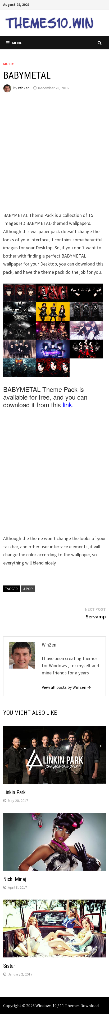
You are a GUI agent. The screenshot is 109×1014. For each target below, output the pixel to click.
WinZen (24, 87)
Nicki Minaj (14, 879)
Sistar (9, 966)
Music (8, 64)
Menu (17, 42)
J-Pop (28, 588)
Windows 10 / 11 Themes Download (67, 1005)
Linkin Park (14, 792)
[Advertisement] (54, 156)
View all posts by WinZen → (66, 687)
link (67, 404)
